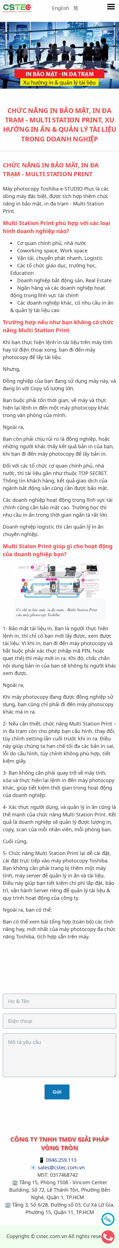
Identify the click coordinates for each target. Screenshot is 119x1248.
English (60, 8)
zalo (108, 1219)
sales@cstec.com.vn (61, 1167)
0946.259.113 (61, 1160)
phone (108, 1237)
